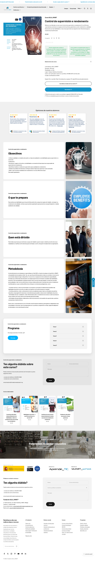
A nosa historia (29, 525)
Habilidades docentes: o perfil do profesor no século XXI (29, 416)
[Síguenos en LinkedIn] (25, 554)
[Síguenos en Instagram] (11, 554)
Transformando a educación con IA (26, 2)
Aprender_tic (83, 530)
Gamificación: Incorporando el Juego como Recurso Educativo (39, 132)
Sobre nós (27, 523)
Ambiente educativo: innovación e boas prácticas (65, 416)
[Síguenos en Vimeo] (22, 554)
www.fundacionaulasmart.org (16, 508)
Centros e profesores (18, 7)
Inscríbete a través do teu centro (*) (68, 83)
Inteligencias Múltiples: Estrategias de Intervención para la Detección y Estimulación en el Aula (19, 132)
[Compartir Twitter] (54, 38)
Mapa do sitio (28, 535)
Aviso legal (28, 530)
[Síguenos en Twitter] (8, 554)
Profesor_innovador (85, 527)
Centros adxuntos (29, 527)
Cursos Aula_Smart (66, 528)
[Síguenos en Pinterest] (15, 554)
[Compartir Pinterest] (56, 38)
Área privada (73, 8)
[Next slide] (86, 123)
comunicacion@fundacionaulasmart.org (23, 506)
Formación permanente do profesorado (36, 7)
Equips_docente (84, 528)
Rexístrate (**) (68, 89)
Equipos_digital (84, 525)
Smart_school (83, 523)
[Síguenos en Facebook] (4, 554)
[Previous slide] (9, 123)
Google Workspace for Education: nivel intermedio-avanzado (78, 132)
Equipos (51, 7)
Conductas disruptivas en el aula (58, 131)
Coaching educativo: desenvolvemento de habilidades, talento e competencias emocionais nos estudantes (11, 418)
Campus (66, 8)
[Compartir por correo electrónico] (59, 38)
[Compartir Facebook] (52, 38)
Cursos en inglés (66, 530)
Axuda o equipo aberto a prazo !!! (55, 2)
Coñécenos (16, 10)
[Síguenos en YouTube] (18, 554)
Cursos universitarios (67, 523)
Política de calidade (30, 528)
